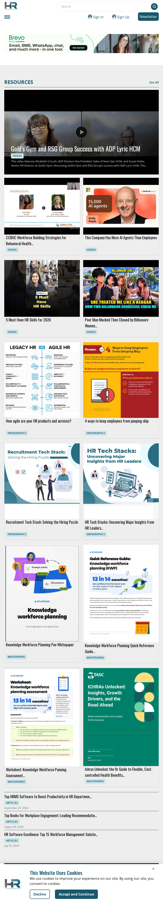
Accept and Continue (76, 894)
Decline (40, 894)
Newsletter (148, 16)
